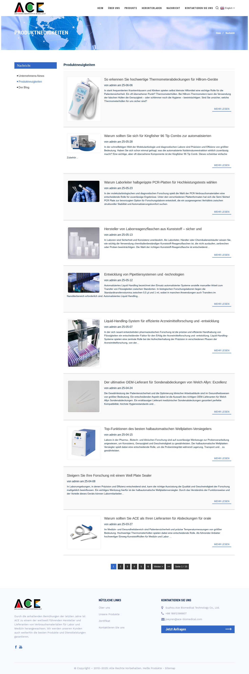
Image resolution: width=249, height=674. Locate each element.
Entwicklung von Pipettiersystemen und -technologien (144, 274)
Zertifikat (104, 620)
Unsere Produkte (109, 614)
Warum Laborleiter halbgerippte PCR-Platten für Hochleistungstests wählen (160, 182)
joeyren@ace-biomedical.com (183, 619)
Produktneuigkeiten (30, 81)
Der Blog (24, 87)
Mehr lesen (221, 109)
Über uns (114, 8)
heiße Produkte (152, 668)
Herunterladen (152, 8)
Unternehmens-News (31, 75)
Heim (100, 8)
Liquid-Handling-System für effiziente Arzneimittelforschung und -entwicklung (161, 321)
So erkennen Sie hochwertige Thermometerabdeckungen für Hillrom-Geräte (161, 79)
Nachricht (173, 8)
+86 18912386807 (175, 613)
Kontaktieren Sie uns (199, 8)
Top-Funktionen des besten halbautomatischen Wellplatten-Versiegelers (158, 429)
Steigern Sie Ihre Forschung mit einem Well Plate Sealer (109, 475)
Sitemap (170, 668)
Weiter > (158, 566)
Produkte (130, 8)
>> (168, 566)
